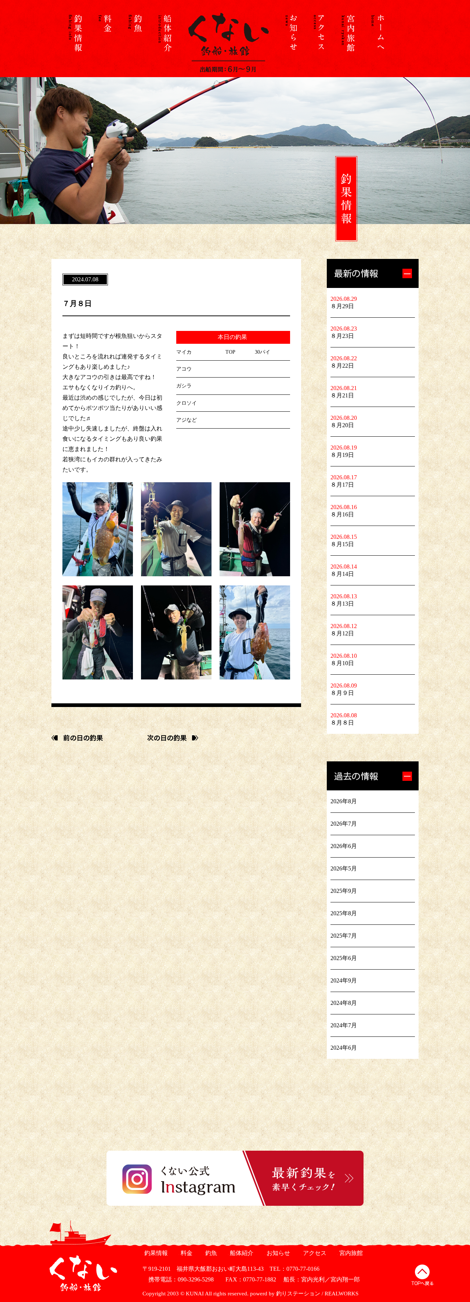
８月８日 (342, 722)
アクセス (313, 1253)
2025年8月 (343, 913)
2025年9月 (343, 891)
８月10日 (342, 663)
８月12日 (342, 633)
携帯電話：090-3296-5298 (178, 1279)
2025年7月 (343, 936)
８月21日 (342, 395)
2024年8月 (343, 1003)
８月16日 (342, 514)
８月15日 (342, 544)
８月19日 (342, 455)
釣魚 (210, 1253)
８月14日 (342, 574)
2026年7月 (343, 823)
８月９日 (342, 693)
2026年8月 (343, 801)
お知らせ (277, 1253)
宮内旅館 (350, 1253)
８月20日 (342, 425)
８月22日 (342, 366)
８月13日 (342, 603)
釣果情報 (155, 1253)
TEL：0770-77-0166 (294, 1269)
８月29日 (342, 306)
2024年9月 (343, 980)
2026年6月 (343, 846)
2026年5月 (343, 868)
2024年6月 (343, 1048)
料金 (185, 1253)
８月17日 (342, 485)
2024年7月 (343, 1025)
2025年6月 (343, 958)
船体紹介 (240, 1253)
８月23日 (342, 336)
